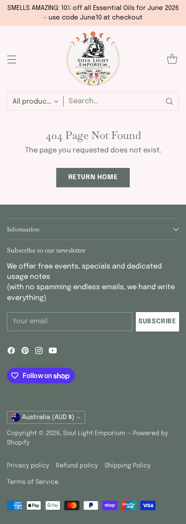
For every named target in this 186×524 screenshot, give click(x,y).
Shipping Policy (128, 466)
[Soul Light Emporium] (93, 59)
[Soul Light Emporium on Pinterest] (25, 352)
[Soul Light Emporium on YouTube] (53, 352)
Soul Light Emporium (94, 433)
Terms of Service (32, 482)
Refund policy (77, 466)
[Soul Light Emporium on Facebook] (11, 352)
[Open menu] (11, 59)
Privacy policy (28, 466)
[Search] (169, 101)
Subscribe (157, 321)
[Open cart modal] (172, 59)
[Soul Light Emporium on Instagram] (39, 352)
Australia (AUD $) (48, 417)
